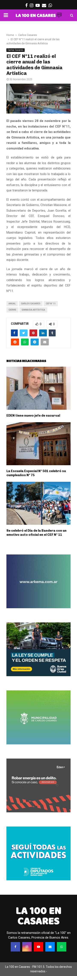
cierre (12, 310)
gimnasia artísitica (33, 310)
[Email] (50, 946)
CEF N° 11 (51, 303)
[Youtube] (38, 946)
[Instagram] (27, 946)
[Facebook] (15, 946)
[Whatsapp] (61, 946)
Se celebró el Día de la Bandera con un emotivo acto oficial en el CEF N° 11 (36, 533)
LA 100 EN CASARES (38, 915)
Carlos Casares (15, 50)
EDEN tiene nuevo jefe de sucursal (33, 415)
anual (12, 303)
